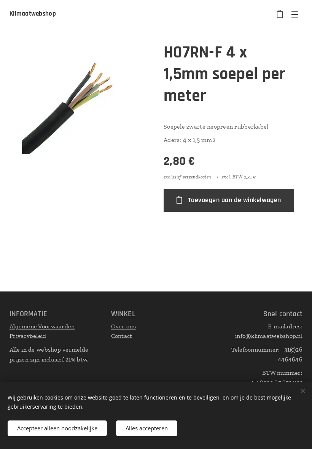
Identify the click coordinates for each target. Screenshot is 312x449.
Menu (294, 14)
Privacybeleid (28, 335)
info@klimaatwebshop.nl (268, 335)
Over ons (123, 326)
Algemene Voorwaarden (42, 326)
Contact (121, 335)
